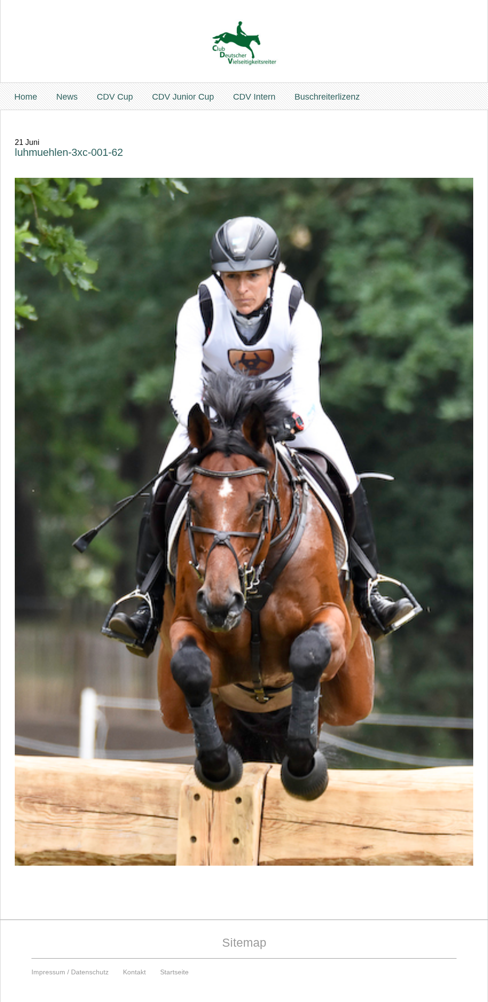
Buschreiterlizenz (327, 97)
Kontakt (134, 972)
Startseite (174, 972)
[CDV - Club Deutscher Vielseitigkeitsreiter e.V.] (244, 34)
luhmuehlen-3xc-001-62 (69, 152)
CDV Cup (115, 97)
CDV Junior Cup (183, 97)
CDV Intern (254, 97)
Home (25, 97)
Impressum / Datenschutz (70, 972)
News (67, 97)
